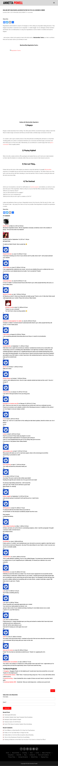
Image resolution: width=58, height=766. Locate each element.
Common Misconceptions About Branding (23, 735)
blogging (6, 671)
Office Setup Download (9, 526)
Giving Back (11, 754)
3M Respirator (6, 508)
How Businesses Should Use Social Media (19, 737)
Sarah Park (6, 226)
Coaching (24, 752)
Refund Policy (34, 757)
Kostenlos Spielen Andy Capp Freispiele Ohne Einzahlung (18, 717)
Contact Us (32, 754)
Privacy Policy (11, 757)
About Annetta (15, 752)
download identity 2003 (10, 682)
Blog (25, 754)
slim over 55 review (8, 650)
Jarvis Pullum (6, 267)
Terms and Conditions (43, 754)
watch (4, 636)
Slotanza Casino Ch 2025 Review (12, 721)
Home (7, 752)
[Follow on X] (24, 749)
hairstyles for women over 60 (10, 403)
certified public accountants (10, 661)
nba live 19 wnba (7, 294)
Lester (4, 434)
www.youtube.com (7, 451)
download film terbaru (9, 674)
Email (4, 702)
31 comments (29, 12)
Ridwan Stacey (6, 378)
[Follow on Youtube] (33, 749)
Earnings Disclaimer (23, 757)
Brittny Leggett (7, 496)
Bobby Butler (7, 735)
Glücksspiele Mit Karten (10, 715)
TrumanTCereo (7, 556)
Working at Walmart (9, 739)
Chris (5, 737)
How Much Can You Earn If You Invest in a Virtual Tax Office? (31, 739)
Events (37, 752)
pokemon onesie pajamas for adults (12, 321)
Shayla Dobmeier (7, 254)
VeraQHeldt (6, 541)
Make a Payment (46, 752)
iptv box (5, 366)
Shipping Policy (44, 757)
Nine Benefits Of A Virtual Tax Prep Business (24, 730)
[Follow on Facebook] (21, 749)
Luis (4, 418)
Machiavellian (48, 169)
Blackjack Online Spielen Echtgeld (12, 719)
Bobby (6, 732)
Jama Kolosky (6, 392)
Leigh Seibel (6, 334)
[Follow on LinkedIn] (30, 749)
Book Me (19, 754)
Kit (3, 476)
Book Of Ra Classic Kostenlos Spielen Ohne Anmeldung (18, 724)
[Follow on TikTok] (37, 749)
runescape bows (7, 281)
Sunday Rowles (7, 346)
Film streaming (7, 464)
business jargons (34, 187)
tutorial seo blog (8, 678)
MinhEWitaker (6, 572)
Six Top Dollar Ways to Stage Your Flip (19, 732)
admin (5, 12)
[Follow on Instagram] (27, 749)
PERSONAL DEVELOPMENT (20, 12)
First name (5, 696)
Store (31, 752)
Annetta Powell (9, 307)
